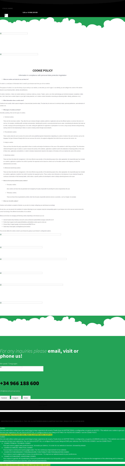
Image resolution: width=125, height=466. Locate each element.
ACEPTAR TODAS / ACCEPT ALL (42, 435)
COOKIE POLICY (42, 405)
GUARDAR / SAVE (5, 465)
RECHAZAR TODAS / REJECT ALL (23, 435)
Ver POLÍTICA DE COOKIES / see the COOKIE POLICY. (80, 432)
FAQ (42, 409)
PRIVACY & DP (42, 402)
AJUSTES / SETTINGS (6, 435)
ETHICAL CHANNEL (8, 8)
